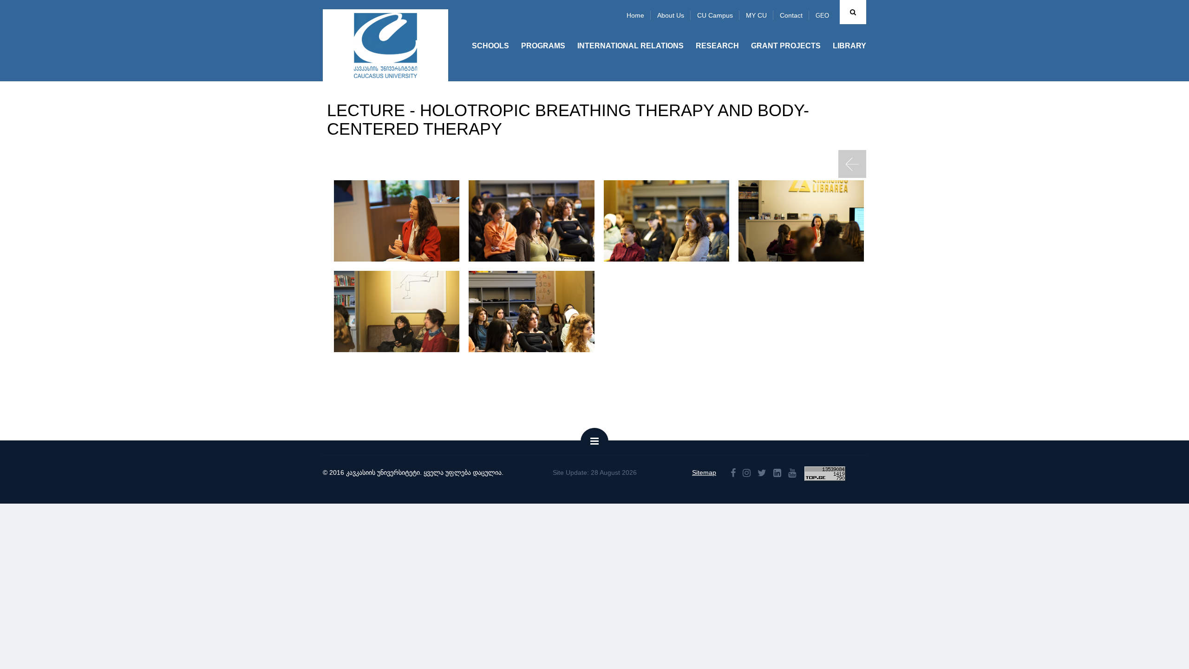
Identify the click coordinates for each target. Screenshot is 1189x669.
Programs (543, 46)
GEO (822, 15)
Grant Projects (786, 46)
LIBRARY (849, 46)
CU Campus (715, 15)
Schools (490, 46)
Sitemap (704, 472)
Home (635, 15)
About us (670, 15)
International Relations (630, 46)
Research (717, 46)
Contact (791, 15)
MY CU (756, 15)
